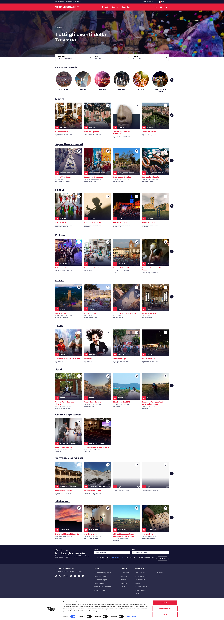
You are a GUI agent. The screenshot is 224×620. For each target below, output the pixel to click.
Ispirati (97, 568)
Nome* (96, 549)
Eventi (123, 587)
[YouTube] (75, 576)
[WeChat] (79, 576)
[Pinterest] (71, 576)
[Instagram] (64, 576)
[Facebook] (56, 576)
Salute (137, 594)
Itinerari (123, 580)
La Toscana (125, 573)
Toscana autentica (100, 576)
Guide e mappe (140, 590)
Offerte (137, 583)
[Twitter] (60, 576)
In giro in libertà (99, 590)
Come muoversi (140, 576)
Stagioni (124, 583)
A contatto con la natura (102, 587)
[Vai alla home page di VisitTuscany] (67, 7)
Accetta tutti (165, 603)
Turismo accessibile (142, 587)
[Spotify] (83, 576)
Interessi (124, 576)
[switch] (89, 616)
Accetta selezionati (165, 608)
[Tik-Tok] (67, 576)
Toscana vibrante (100, 583)
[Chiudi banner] (181, 601)
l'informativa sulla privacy (117, 557)
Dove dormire (140, 580)
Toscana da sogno (100, 580)
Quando (135, 56)
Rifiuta (165, 614)
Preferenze (61, 56)
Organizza (139, 568)
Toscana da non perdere (102, 573)
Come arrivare (140, 573)
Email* (134, 549)
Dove (96, 56)
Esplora (124, 568)
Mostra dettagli (131, 616)
